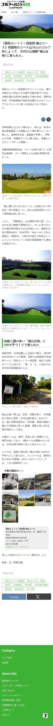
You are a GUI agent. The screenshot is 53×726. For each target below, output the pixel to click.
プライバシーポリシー (12, 695)
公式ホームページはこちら (17, 547)
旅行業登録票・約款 (11, 700)
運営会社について (10, 681)
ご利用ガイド (8, 710)
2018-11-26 (8, 64)
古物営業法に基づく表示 (13, 705)
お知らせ (6, 715)
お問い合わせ (8, 690)
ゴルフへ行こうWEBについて (15, 685)
